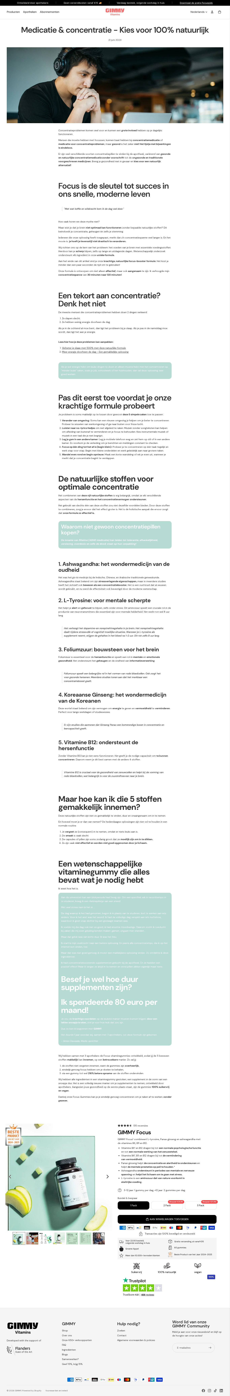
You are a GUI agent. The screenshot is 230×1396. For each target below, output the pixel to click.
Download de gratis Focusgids (196, 3)
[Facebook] (203, 1391)
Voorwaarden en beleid (56, 1390)
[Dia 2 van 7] (32, 1238)
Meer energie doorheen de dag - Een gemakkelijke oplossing (95, 351)
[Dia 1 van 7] (19, 1238)
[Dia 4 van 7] (59, 1238)
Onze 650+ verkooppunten (77, 1340)
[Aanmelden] (210, 1348)
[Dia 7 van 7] (99, 1238)
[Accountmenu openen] (212, 12)
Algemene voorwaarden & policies (136, 1340)
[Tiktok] (215, 1391)
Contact (121, 1335)
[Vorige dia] (9, 1177)
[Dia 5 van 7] (72, 1238)
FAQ (64, 1344)
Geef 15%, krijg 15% (72, 1364)
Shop (65, 1330)
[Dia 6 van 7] (85, 1238)
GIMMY (18, 1390)
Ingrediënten (69, 1349)
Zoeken (121, 1330)
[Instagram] (209, 1391)
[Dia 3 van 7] (46, 1238)
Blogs (65, 1354)
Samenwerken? (70, 1359)
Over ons (67, 1335)
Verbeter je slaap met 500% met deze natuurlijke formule (94, 347)
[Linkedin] (221, 1391)
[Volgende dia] (108, 1177)
